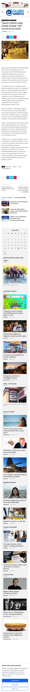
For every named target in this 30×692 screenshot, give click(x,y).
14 (18, 242)
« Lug (4, 253)
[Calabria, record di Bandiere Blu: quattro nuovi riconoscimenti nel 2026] (5, 218)
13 (15, 242)
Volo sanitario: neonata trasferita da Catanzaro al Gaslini (15, 475)
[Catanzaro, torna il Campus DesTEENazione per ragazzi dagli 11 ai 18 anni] (15, 301)
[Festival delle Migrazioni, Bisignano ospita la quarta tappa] (15, 326)
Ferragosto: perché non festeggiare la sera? (11, 377)
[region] (15, 677)
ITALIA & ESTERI (8, 574)
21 (18, 245)
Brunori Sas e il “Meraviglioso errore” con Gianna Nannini (13, 613)
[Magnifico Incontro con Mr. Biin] (15, 513)
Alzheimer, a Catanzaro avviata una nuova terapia (14, 451)
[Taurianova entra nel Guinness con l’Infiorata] (5, 203)
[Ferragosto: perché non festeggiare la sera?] (15, 368)
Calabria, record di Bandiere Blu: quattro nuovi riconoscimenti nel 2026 (18, 218)
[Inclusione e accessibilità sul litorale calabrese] (15, 347)
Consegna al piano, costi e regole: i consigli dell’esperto (13, 545)
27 (15, 248)
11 (8, 242)
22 (21, 245)
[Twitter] (11, 37)
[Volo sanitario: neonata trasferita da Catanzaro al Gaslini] (15, 465)
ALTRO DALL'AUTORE (20, 197)
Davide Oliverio (6, 380)
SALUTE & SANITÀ (8, 412)
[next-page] (5, 224)
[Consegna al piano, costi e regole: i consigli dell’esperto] (15, 536)
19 (12, 245)
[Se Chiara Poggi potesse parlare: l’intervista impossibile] (15, 492)
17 (5, 245)
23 (25, 245)
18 (8, 245)
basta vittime (8, 166)
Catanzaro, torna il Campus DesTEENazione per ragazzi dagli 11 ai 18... (13, 313)
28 (18, 248)
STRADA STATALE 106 (6, 168)
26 (12, 248)
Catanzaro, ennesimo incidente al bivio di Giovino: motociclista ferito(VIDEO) (23, 189)
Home (3, 18)
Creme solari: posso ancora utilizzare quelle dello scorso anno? (13, 431)
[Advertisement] (15, 656)
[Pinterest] (15, 37)
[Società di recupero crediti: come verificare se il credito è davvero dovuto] (15, 557)
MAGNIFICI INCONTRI (9, 482)
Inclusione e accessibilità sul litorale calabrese (13, 356)
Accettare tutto (15, 680)
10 (5, 242)
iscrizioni (14, 166)
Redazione (5, 31)
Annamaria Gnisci (7, 616)
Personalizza (15, 684)
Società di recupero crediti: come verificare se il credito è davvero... (14, 567)
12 (12, 242)
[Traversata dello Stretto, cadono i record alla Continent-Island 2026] (5, 211)
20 (15, 245)
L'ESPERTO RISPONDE (10, 527)
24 (5, 248)
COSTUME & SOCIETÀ (9, 291)
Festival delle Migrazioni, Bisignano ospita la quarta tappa (14, 335)
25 (8, 248)
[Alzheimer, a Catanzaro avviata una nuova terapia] (15, 443)
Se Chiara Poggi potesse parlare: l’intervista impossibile (14, 501)
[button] (2, 12)
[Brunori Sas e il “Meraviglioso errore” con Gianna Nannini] (15, 604)
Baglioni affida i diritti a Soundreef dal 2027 (11, 592)
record (19, 166)
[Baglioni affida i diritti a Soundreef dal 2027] (15, 584)
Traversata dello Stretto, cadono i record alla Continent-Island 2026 (19, 211)
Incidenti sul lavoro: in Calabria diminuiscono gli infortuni (8, 188)
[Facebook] (7, 37)
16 (25, 242)
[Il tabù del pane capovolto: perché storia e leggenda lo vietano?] (15, 625)
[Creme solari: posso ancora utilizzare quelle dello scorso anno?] (15, 421)
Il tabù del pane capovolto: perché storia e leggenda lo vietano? (12, 635)
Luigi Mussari (6, 504)
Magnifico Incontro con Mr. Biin (14, 521)
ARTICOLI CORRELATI (7, 197)
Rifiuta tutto (15, 689)
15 (21, 242)
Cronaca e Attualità (10, 18)
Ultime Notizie (13, 20)
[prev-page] (2, 224)
